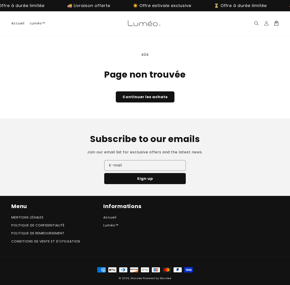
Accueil (109, 217)
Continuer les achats (145, 97)
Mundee (136, 278)
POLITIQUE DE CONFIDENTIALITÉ (38, 225)
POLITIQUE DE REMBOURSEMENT (38, 233)
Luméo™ (111, 225)
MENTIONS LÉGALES (27, 217)
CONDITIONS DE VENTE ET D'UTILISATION (45, 241)
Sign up (145, 178)
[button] (256, 23)
